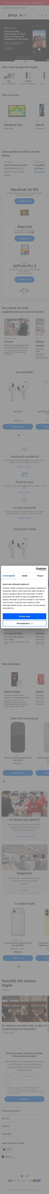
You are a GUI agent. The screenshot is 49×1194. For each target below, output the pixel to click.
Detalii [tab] (24, 576)
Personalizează (23, 623)
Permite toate (24, 616)
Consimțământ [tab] (9, 576)
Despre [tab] (40, 576)
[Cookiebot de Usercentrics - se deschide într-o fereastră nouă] (35, 569)
